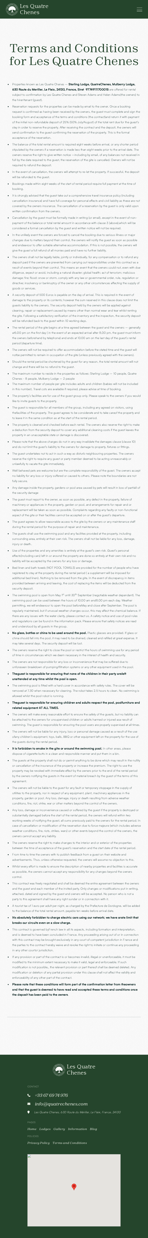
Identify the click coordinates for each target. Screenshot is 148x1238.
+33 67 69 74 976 (51, 1095)
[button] (74, 1187)
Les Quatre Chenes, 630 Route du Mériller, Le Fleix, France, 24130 (77, 1112)
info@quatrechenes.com (61, 1104)
